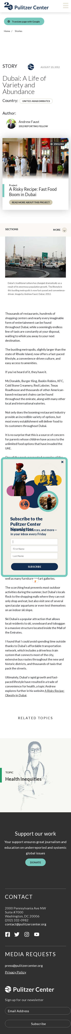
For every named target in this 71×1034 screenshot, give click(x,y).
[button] (34, 524)
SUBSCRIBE (34, 566)
